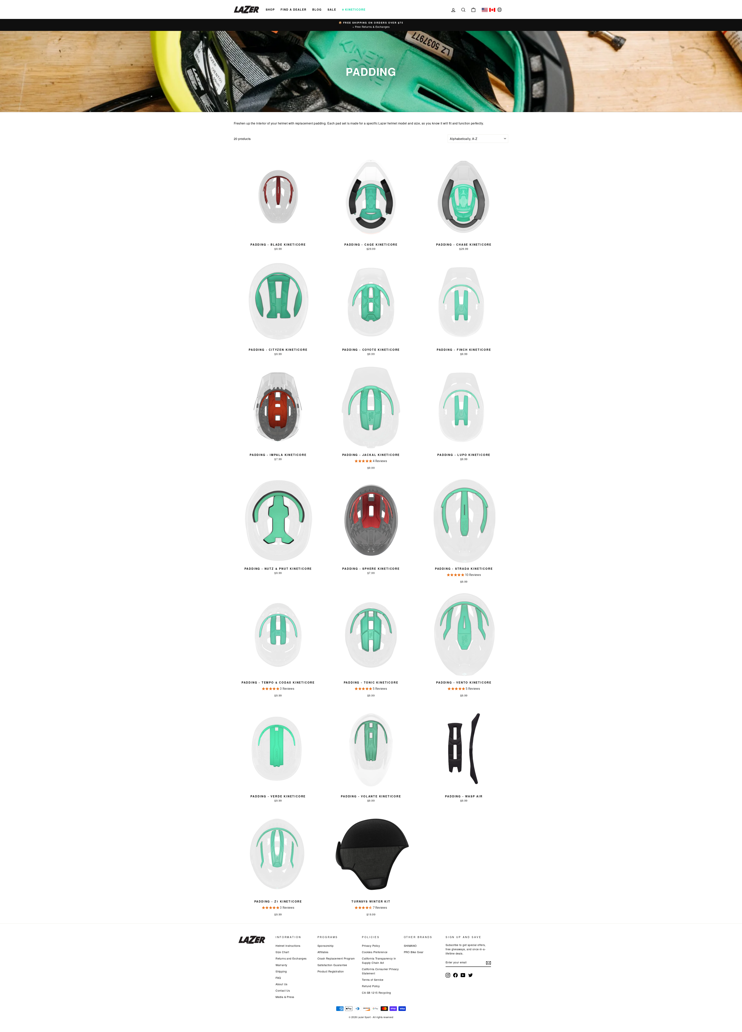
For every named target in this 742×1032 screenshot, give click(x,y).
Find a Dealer (293, 9)
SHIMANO (410, 946)
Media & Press (285, 997)
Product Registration (330, 971)
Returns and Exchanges (291, 958)
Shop (270, 9)
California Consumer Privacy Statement (380, 971)
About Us (281, 984)
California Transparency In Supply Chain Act (379, 960)
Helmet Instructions (288, 946)
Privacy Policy (371, 946)
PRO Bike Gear (414, 952)
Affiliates (322, 952)
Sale (332, 9)
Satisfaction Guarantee (332, 965)
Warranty (281, 965)
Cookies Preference (374, 952)
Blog (317, 9)
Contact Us (283, 990)
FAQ (278, 978)
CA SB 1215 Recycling (376, 993)
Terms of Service (372, 980)
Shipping (281, 971)
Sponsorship (325, 946)
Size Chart (282, 952)
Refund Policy (371, 986)
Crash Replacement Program (336, 958)
